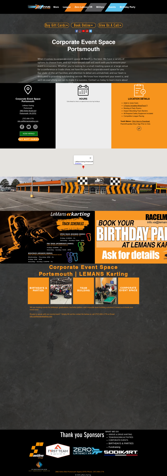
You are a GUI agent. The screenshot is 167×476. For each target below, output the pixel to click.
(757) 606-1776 (28, 119)
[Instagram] (80, 31)
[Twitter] (90, 31)
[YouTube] (83, 31)
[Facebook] (76, 31)
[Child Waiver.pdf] (139, 129)
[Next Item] (163, 237)
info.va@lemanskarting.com (41, 316)
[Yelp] (87, 31)
